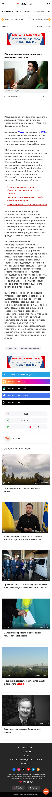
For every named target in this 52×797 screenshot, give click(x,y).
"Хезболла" (12, 348)
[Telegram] (33, 769)
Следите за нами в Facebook (18, 395)
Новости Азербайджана (14, 19)
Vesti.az (21, 132)
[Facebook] (14, 769)
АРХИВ (26, 756)
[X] (23, 769)
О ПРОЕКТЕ (26, 764)
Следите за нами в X (15, 402)
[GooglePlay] (18, 788)
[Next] (49, 19)
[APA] (26, 782)
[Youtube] (28, 769)
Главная (39, 27)
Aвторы (18, 12)
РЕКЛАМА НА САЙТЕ (26, 748)
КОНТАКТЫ (26, 752)
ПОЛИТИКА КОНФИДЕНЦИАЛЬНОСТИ (26, 760)
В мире (26, 12)
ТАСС (43, 132)
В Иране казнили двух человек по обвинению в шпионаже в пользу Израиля (23, 190)
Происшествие (38, 12)
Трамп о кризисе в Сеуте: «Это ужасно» (27, 204)
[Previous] (2, 19)
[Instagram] (18, 769)
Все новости (7, 12)
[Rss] (38, 769)
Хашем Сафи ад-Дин (30, 348)
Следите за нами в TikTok (17, 388)
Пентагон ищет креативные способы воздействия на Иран (25, 199)
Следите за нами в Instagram (18, 381)
